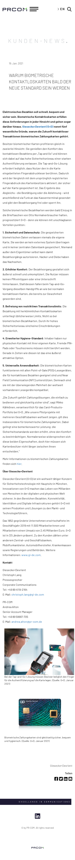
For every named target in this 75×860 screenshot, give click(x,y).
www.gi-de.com (31, 555)
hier (19, 463)
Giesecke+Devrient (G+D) (37, 126)
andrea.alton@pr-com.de (27, 621)
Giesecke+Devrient (61, 765)
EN (62, 9)
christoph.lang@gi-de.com (28, 594)
